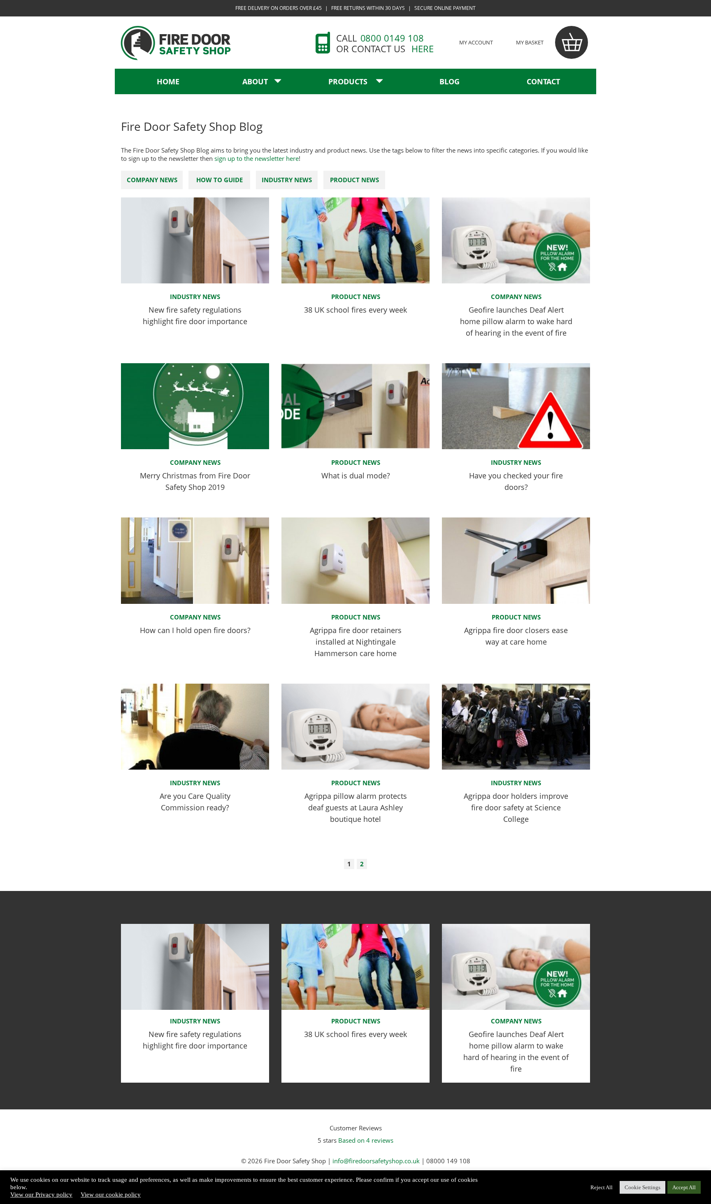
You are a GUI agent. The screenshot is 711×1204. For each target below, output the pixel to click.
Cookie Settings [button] (642, 1187)
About (255, 81)
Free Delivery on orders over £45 (278, 8)
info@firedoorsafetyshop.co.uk (376, 1161)
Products (348, 81)
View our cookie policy (111, 1194)
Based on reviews (365, 1140)
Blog (449, 81)
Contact (543, 81)
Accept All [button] (684, 1187)
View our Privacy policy (41, 1194)
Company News (152, 180)
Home (168, 81)
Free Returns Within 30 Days (368, 8)
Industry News (287, 180)
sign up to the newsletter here (256, 158)
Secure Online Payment (445, 8)
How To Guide (219, 180)
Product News (354, 180)
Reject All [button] (601, 1187)
